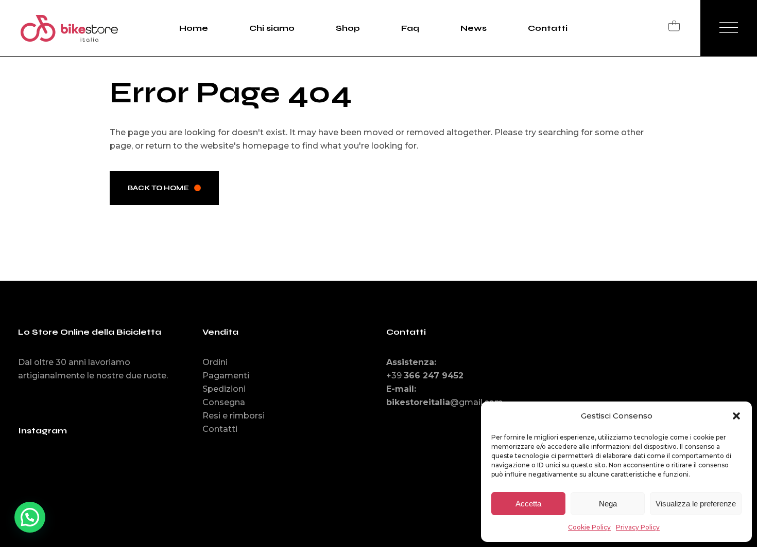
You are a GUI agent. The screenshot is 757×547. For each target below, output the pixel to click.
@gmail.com (444, 402)
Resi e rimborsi (233, 416)
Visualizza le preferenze (696, 503)
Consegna (223, 402)
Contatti (219, 429)
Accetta (528, 503)
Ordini (215, 362)
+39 (424, 375)
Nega (608, 503)
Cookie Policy (589, 527)
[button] (736, 416)
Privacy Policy (638, 527)
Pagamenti (225, 375)
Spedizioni (224, 389)
